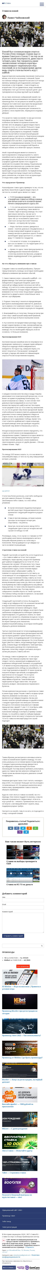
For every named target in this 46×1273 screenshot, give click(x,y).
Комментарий (7, 911)
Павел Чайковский (18, 17)
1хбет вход (6, 1221)
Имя (3, 897)
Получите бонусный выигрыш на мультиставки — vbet (17, 1196)
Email (4, 904)
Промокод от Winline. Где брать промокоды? (22, 1057)
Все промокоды (23, 966)
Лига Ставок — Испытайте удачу (17, 1151)
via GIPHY (6, 491)
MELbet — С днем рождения (14, 1128)
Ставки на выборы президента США (21, 862)
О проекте (29, 1247)
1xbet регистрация (9, 1227)
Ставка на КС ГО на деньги (19, 884)
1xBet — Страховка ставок (14, 1173)
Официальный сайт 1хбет (12, 1210)
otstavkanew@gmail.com (21, 1255)
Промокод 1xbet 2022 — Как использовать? (21, 1035)
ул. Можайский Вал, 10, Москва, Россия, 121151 (18, 1251)
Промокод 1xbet (8, 1216)
